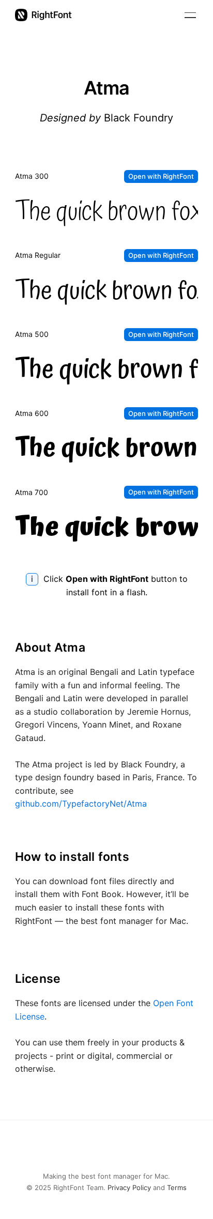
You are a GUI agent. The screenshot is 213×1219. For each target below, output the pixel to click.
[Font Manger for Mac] (43, 15)
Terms (177, 1187)
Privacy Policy (129, 1187)
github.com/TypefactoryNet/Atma (81, 803)
